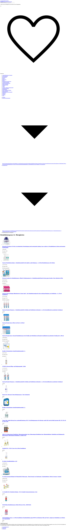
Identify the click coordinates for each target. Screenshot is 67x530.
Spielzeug (3, 94)
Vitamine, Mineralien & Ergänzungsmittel (41, 163)
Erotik (15, 163)
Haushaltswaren (11, 163)
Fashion (3, 85)
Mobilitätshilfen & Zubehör (27, 164)
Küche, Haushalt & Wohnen (6, 90)
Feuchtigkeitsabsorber (31, 230)
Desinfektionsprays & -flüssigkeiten (52, 230)
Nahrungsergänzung (51, 163)
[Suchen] (0, 6)
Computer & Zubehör (5, 82)
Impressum (4, 528)
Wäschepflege (22, 230)
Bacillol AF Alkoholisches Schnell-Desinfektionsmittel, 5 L (13, 407)
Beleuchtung (4, 79)
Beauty (3, 78)
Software (3, 93)
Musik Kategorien (5, 91)
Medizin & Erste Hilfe (34, 164)
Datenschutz (4, 527)
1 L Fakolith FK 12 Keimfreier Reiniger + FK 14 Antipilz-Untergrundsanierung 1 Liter (19, 491)
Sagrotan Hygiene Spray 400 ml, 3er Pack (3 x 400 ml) (13, 322)
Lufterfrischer (26, 230)
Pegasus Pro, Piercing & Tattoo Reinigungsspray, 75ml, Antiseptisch (16, 394)
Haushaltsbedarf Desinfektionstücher (41, 230)
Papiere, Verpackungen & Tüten (7, 230)
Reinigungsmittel (15, 230)
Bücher (3, 80)
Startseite (3, 97)
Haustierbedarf (4, 89)
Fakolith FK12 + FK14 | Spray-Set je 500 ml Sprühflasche (14, 448)
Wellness (33, 163)
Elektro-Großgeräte (5, 84)
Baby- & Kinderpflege (41, 164)
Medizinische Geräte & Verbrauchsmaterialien (16, 164)
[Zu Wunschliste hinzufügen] (5, 252)
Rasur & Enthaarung (5, 163)
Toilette (19, 230)
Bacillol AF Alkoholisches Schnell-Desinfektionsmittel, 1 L (13, 351)
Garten (3, 86)
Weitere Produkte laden (4, 523)
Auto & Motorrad (5, 76)
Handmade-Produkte (5, 88)
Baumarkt (3, 77)
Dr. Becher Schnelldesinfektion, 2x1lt (9, 461)
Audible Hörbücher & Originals (7, 75)
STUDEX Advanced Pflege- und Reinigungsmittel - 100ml (14, 366)
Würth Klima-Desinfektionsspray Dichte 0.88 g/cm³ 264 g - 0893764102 (16, 504)
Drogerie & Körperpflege (6, 83)
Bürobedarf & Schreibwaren (6, 81)
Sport (3, 95)
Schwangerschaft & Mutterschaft (27, 163)
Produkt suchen (2, 2)
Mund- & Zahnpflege (19, 163)
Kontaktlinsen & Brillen (58, 163)
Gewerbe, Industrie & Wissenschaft (7, 87)
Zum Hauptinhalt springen (4, 0)
